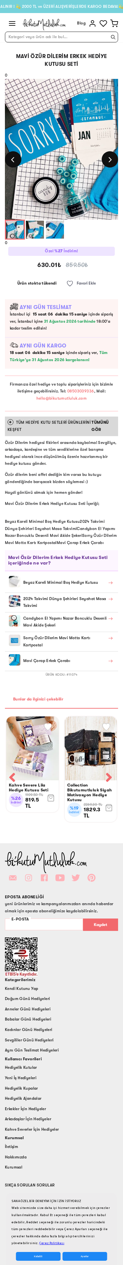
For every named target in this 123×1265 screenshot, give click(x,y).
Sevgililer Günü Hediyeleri (29, 1040)
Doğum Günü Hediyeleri (27, 998)
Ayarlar (85, 1256)
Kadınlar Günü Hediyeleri (28, 1029)
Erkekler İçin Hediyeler (25, 1109)
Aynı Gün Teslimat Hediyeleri (32, 1050)
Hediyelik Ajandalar (23, 1098)
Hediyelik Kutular (21, 1067)
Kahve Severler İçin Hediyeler (32, 1129)
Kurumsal (13, 1167)
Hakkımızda (16, 1157)
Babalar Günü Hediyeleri (28, 1019)
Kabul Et (38, 1256)
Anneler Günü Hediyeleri (28, 1009)
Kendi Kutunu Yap (21, 988)
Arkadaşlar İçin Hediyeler (28, 1119)
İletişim (11, 1146)
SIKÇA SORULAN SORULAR (29, 1185)
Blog (81, 23)
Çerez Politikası (51, 1243)
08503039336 (80, 391)
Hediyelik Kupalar (21, 1088)
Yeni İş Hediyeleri (20, 1078)
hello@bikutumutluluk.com (61, 398)
